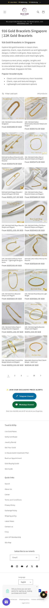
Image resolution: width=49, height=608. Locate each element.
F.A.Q (7, 532)
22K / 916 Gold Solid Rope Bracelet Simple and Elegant (13, 226)
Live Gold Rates (11, 431)
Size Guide (9, 469)
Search (7, 484)
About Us (8, 489)
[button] (4, 12)
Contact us (9, 526)
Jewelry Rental (10, 442)
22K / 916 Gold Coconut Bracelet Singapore (12, 123)
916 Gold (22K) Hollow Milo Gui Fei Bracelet (36, 259)
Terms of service (12, 599)
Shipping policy (11, 516)
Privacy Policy (10, 505)
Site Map (8, 542)
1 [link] (8, 375)
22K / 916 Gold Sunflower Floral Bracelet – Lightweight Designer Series (12, 260)
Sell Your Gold (10, 447)
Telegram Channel (24, 396)
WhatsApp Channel (24, 404)
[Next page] (40, 375)
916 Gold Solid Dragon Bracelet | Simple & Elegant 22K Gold (12, 193)
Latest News (9, 521)
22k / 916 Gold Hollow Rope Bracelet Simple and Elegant (34, 193)
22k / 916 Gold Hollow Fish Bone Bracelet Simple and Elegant (35, 226)
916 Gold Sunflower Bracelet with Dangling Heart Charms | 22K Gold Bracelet (13, 159)
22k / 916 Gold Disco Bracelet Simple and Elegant (11, 295)
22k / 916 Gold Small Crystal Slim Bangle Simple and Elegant (12, 361)
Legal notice (25, 603)
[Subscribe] (36, 557)
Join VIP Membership (13, 537)
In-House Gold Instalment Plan (17, 453)
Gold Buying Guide (12, 463)
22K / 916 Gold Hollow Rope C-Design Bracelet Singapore (11, 328)
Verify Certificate (11, 437)
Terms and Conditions (13, 500)
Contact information (37, 599)
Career (7, 494)
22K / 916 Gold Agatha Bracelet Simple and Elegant (34, 328)
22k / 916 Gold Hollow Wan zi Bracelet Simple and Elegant (34, 158)
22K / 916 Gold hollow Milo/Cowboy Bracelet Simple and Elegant (36, 124)
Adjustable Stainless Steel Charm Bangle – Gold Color (35, 361)
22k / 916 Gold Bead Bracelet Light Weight (36, 295)
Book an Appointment (13, 458)
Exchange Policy (11, 510)
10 (34, 375)
